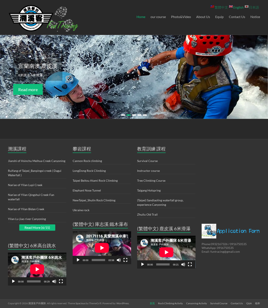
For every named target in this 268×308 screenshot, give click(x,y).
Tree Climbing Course (151, 180)
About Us (203, 17)
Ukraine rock (81, 210)
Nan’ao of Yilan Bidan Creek (26, 209)
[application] (37, 269)
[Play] (13, 281)
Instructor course (148, 170)
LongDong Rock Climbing (89, 170)
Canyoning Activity (196, 303)
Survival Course (147, 161)
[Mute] (54, 281)
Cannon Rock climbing (87, 161)
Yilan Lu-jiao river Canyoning (27, 219)
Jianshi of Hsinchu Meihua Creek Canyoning (36, 161)
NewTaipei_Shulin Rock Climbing (94, 200)
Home (141, 17)
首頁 (152, 303)
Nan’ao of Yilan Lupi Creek (25, 185)
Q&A (249, 303)
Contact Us (237, 17)
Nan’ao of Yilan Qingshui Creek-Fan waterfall (31, 197)
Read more (28, 89)
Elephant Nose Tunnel (87, 190)
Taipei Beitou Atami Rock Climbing (95, 180)
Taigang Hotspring (149, 190)
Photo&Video (181, 17)
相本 (257, 303)
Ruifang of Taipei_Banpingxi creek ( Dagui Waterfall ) (34, 173)
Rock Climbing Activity (170, 303)
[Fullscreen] (61, 281)
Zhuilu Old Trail (147, 214)
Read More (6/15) (37, 227)
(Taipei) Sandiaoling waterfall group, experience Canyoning (160, 202)
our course (158, 17)
